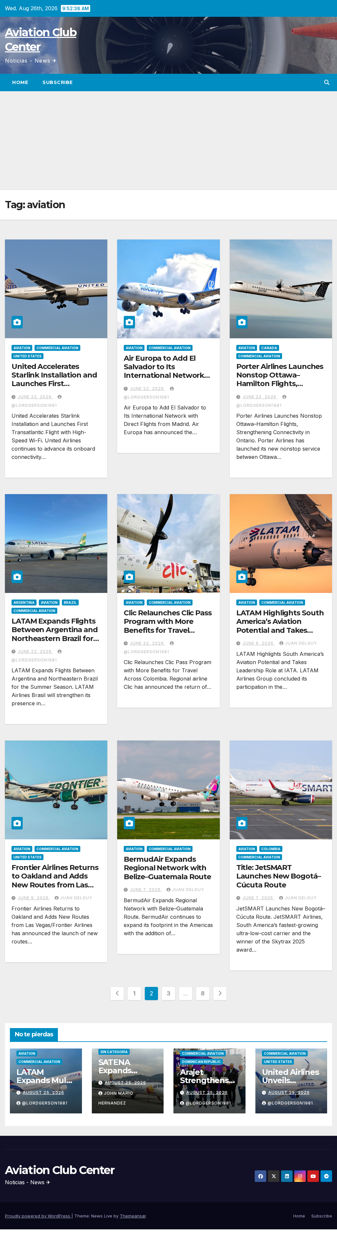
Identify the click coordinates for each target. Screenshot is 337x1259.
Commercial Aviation (57, 348)
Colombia (270, 849)
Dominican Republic (201, 1062)
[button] (326, 82)
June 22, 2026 (35, 396)
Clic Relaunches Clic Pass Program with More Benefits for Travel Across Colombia (168, 625)
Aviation (21, 348)
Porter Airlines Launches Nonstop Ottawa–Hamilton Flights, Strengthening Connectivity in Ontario (280, 384)
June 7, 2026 (146, 889)
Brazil (70, 602)
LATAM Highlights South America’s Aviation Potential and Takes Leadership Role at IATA (280, 625)
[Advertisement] (168, 141)
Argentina (24, 602)
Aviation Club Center (59, 1170)
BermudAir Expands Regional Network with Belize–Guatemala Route (167, 868)
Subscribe (57, 82)
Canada (269, 348)
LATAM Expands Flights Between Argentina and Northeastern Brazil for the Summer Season (55, 634)
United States (27, 356)
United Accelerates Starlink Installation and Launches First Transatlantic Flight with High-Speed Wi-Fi (55, 384)
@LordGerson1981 (44, 1103)
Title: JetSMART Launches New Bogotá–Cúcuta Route (278, 876)
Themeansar (133, 1215)
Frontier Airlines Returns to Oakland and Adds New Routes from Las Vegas (55, 880)
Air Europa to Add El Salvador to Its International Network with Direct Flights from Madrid (166, 376)
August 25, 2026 (43, 1092)
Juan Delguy (301, 643)
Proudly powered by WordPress (38, 1215)
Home (20, 82)
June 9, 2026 (259, 643)
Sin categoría (114, 1052)
